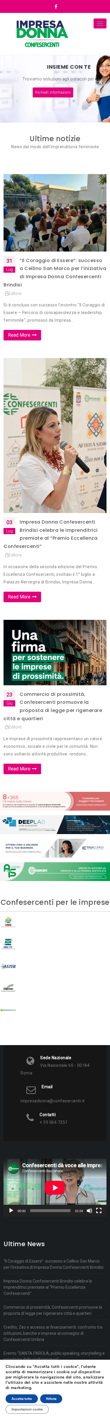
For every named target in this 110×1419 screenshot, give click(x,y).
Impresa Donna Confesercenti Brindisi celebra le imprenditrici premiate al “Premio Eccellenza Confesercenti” (48, 1287)
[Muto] (89, 1211)
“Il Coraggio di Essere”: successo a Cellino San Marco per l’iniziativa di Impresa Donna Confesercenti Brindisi (54, 1264)
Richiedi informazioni (54, 92)
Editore (15, 293)
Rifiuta (51, 1398)
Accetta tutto (21, 1398)
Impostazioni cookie (27, 1409)
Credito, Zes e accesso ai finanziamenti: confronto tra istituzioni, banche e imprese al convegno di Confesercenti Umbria (53, 1333)
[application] (55, 1187)
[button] (8, 89)
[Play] (11, 1211)
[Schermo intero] (99, 1211)
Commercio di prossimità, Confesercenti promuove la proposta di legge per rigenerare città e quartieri (53, 1310)
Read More (19, 335)
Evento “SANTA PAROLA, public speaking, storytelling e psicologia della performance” (54, 1356)
